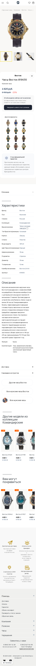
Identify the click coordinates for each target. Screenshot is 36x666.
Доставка (5, 601)
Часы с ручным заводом (25, 227)
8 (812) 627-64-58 (26, 645)
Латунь (22, 236)
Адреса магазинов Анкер (26, 649)
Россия (22, 219)
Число (15, 342)
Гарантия (5, 607)
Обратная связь (8, 616)
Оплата (4, 604)
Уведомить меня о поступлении (18, 107)
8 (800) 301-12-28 (9, 645)
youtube (11, 660)
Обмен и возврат (8, 610)
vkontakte (5, 660)
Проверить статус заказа (11, 613)
